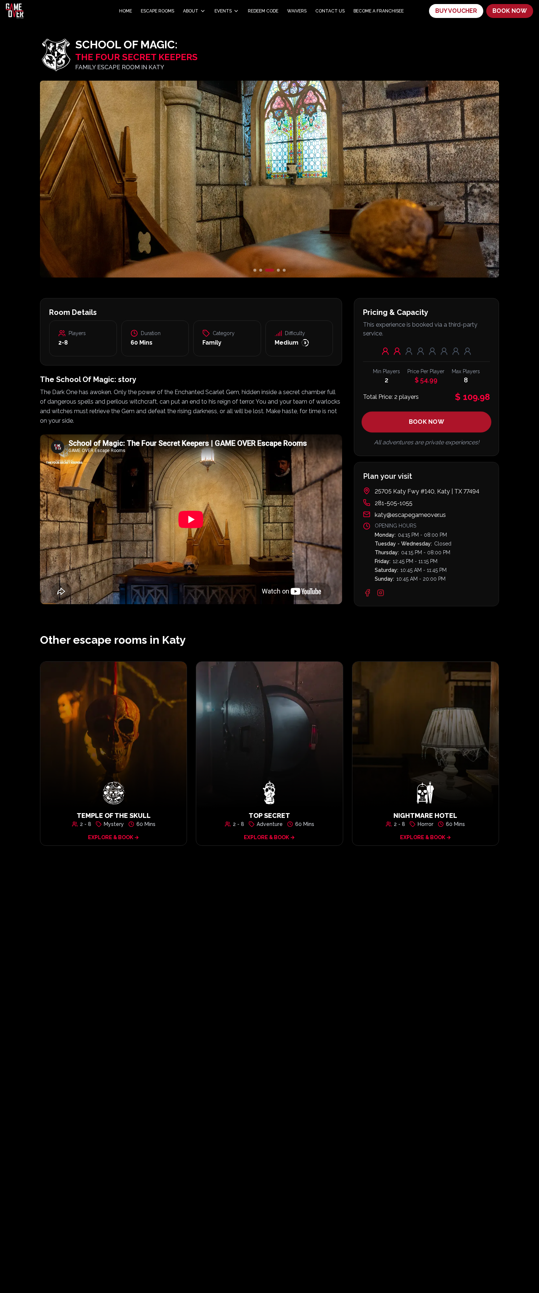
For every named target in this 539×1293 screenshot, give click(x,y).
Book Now (426, 421)
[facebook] (367, 592)
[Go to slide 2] (260, 270)
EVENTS (223, 11)
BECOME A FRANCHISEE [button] (378, 11)
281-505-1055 (393, 503)
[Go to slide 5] (284, 270)
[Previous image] (116, 179)
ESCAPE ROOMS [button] (157, 11)
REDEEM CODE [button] (263, 11)
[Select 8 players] (467, 351)
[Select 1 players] (385, 351)
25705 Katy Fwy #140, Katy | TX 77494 (427, 491)
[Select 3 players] (408, 351)
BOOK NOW (509, 10)
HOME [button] (125, 11)
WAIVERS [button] (297, 11)
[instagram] (380, 592)
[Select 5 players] (432, 351)
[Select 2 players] (397, 351)
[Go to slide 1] (254, 270)
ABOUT (190, 11)
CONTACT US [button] (330, 11)
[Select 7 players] (455, 351)
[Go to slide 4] (275, 270)
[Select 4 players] (420, 351)
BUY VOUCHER (456, 10)
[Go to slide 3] (266, 270)
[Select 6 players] (444, 351)
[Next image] (422, 179)
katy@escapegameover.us (410, 514)
